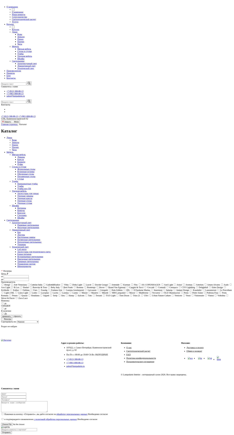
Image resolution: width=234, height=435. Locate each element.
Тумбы (15, 181)
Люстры (21, 235)
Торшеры (21, 244)
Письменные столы (26, 176)
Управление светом (26, 264)
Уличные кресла (24, 198)
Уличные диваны (25, 196)
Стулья (20, 179)
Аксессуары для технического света (34, 252)
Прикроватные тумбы (27, 184)
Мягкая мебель (19, 154)
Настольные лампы (26, 237)
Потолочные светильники (29, 242)
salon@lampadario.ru (15, 96)
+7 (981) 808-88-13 (14, 93)
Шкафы (15, 205)
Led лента (21, 249)
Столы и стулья (19, 167)
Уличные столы (24, 201)
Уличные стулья (24, 203)
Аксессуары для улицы (28, 193)
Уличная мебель (19, 191)
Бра (19, 232)
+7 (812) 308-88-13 (14, 91)
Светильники (12, 220)
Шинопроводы (24, 266)
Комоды (21, 210)
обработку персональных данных (71, 414)
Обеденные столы (25, 174)
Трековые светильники (28, 261)
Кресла (20, 159)
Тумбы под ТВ (24, 188)
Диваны (21, 157)
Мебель (9, 152)
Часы (14, 150)
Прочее (15, 147)
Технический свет (20, 247)
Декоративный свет (21, 230)
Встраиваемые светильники (30, 256)
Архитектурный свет (21, 222)
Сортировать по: (8, 322)
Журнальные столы (26, 169)
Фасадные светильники (28, 227)
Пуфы (20, 164)
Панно (15, 145)
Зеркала (15, 142)
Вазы (14, 140)
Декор (9, 137)
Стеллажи (22, 215)
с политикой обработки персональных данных (55, 419)
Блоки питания (24, 254)
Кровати (21, 162)
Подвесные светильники (28, 239)
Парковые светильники (28, 225)
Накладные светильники (28, 259)
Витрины (21, 208)
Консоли (21, 213)
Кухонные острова (25, 171)
